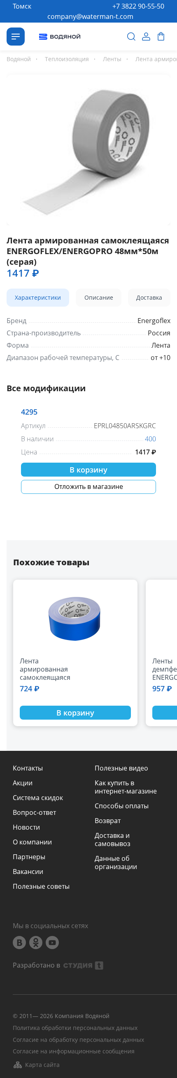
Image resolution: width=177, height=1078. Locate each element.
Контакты (28, 768)
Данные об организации (116, 862)
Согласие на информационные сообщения (74, 1051)
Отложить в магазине (88, 486)
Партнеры (29, 857)
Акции (23, 783)
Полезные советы (41, 886)
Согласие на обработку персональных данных (78, 1040)
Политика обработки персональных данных (75, 1028)
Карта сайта (42, 1065)
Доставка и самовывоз (112, 839)
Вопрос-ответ (34, 812)
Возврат (108, 821)
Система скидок (38, 798)
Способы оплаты (122, 806)
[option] (88, 148)
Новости (26, 827)
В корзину (88, 470)
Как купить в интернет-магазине (126, 787)
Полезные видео (121, 768)
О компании (32, 842)
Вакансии (28, 871)
